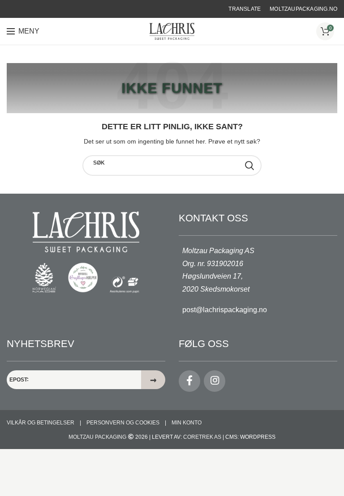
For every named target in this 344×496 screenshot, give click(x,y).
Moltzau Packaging (97, 437)
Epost (18, 380)
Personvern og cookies (122, 423)
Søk (99, 163)
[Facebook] (189, 381)
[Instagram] (214, 381)
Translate (244, 9)
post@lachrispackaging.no (224, 310)
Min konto (187, 423)
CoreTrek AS (202, 437)
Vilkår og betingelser (40, 423)
